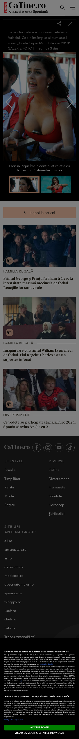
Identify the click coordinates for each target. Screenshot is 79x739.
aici (21, 681)
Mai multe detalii (46, 664)
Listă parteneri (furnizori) (13, 720)
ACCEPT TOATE (39, 727)
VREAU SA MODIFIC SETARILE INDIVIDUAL (39, 733)
